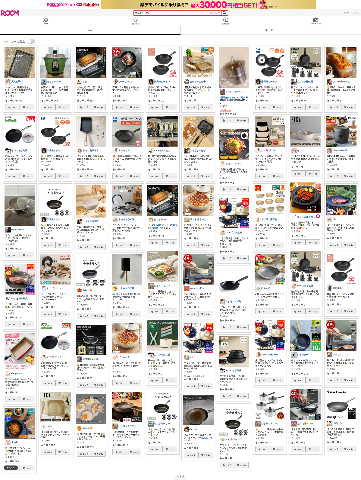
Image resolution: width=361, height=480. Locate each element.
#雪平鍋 (224, 97)
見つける (135, 21)
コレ (13, 107)
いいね (28, 107)
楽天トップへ (351, 12)
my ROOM (316, 21)
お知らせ (225, 21)
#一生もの (203, 437)
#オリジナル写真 (121, 294)
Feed (45, 21)
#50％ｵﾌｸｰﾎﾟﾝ (159, 225)
